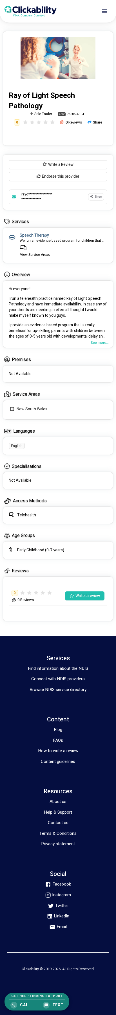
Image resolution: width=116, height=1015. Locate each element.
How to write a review (58, 751)
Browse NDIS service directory (58, 689)
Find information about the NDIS (58, 668)
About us (58, 801)
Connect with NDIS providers (58, 679)
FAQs (58, 740)
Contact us (58, 823)
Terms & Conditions (58, 833)
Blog (58, 729)
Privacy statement (58, 844)
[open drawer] (104, 11)
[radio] (25, 122)
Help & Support (58, 812)
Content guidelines (58, 761)
